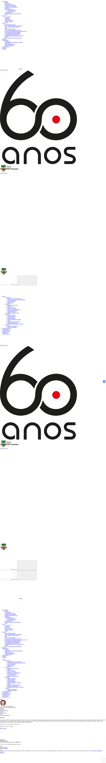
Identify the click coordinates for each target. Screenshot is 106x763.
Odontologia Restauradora (10, 44)
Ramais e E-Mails (10, 301)
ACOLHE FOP (5, 329)
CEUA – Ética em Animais (10, 29)
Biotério (6, 36)
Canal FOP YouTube (11, 311)
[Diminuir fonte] (28, 59)
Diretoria (6, 2)
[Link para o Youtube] (46, 294)
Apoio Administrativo (9, 9)
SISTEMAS (7, 314)
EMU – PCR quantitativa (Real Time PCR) (13, 37)
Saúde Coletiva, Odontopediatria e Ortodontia (14, 42)
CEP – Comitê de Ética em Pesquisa (12, 26)
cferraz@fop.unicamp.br (4, 715)
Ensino (3, 15)
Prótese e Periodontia (9, 45)
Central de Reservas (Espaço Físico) (14, 298)
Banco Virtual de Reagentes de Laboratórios (13, 25)
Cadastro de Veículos (11, 316)
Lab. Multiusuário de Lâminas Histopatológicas (14, 35)
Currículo (2, 708)
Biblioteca (4, 39)
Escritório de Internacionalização (11, 7)
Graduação (7, 18)
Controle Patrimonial (11, 318)
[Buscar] (9, 560)
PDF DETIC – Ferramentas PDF (13, 309)
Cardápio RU (10, 302)
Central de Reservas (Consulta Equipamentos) (16, 299)
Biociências (7, 41)
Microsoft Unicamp (11, 307)
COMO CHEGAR (6, 333)
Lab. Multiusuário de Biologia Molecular (13, 33)
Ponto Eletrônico (5, 46)
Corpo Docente (8, 16)
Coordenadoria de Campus (10, 4)
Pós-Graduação (8, 19)
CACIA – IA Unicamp (11, 308)
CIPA (6, 14)
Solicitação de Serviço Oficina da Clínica (15, 323)
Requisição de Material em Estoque (14, 319)
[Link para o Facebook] (9, 294)
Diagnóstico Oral (8, 43)
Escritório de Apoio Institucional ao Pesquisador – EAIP (16, 31)
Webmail (4, 47)
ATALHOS (7, 304)
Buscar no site (14, 284)
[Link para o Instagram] (28, 294)
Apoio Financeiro (8, 12)
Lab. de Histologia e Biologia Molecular (12, 32)
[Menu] (9, 344)
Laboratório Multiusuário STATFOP (12, 34)
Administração (5, 1)
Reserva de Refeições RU (12, 310)
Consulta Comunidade (11, 300)
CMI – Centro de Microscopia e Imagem (13, 30)
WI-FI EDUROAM (6, 330)
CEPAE (6, 22)
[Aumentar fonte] (9, 59)
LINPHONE (4, 332)
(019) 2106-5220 (3, 728)
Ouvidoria (4, 48)
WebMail (9, 306)
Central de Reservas (11, 317)
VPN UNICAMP (5, 331)
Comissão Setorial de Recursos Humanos (13, 13)
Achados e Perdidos (11, 315)
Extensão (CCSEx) (8, 20)
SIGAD (8, 320)
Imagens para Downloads (12, 326)
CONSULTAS (8, 297)
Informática (7, 8)
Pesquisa (4, 23)
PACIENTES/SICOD (6, 328)
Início (1, 699)
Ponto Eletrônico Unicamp (12, 305)
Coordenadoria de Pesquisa (10, 24)
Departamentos (5, 40)
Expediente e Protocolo (11, 10)
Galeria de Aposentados (12, 327)
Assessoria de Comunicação (10, 5)
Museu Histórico (8, 3)
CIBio (6, 28)
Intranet (3, 296)
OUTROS (7, 325)
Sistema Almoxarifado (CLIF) (13, 312)
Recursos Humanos (11, 11)
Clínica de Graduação (9, 21)
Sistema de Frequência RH (12, 322)
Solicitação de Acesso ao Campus (13, 321)
